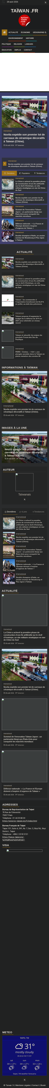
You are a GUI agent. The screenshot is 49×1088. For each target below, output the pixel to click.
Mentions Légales (22, 1085)
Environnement (15, 38)
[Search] (45, 32)
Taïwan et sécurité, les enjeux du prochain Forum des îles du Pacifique (28, 337)
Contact (28, 50)
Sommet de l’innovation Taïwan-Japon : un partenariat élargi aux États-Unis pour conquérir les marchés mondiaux (23, 739)
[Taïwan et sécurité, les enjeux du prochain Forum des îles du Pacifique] (8, 336)
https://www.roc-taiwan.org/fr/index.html (19, 821)
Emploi (18, 50)
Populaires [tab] (25, 173)
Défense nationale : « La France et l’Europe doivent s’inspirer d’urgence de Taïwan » (29, 226)
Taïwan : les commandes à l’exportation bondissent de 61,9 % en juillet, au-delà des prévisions (29, 302)
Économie (25, 32)
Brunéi (43, 1085)
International (12, 161)
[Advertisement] (24, 66)
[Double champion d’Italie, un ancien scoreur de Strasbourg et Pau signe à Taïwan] (8, 236)
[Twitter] (24, 499)
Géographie (38, 32)
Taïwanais (20, 145)
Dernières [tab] (10, 173)
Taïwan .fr (24, 10)
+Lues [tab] (24, 512)
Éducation (7, 50)
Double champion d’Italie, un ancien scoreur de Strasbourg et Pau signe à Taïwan (30, 238)
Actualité (13, 32)
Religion (18, 44)
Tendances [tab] (40, 173)
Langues (29, 44)
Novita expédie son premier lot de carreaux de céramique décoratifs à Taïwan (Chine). (24, 138)
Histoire (30, 38)
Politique (6, 44)
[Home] (4, 32)
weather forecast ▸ (24, 1074)
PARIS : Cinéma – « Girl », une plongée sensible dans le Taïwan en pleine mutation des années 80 (30, 354)
